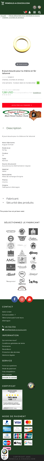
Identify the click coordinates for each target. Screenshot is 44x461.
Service (7, 361)
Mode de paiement (9, 369)
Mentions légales (8, 355)
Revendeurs (6, 349)
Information (10, 335)
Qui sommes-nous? (9, 340)
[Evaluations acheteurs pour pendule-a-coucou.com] (12, 400)
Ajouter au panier (21, 105)
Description (13, 128)
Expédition (37, 93)
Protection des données (11, 352)
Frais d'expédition (8, 372)
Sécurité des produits (20, 202)
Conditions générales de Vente (13, 343)
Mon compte (7, 374)
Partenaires (6, 346)
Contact (7, 307)
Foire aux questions (9, 366)
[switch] (5, 458)
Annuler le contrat (9, 377)
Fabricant (12, 198)
